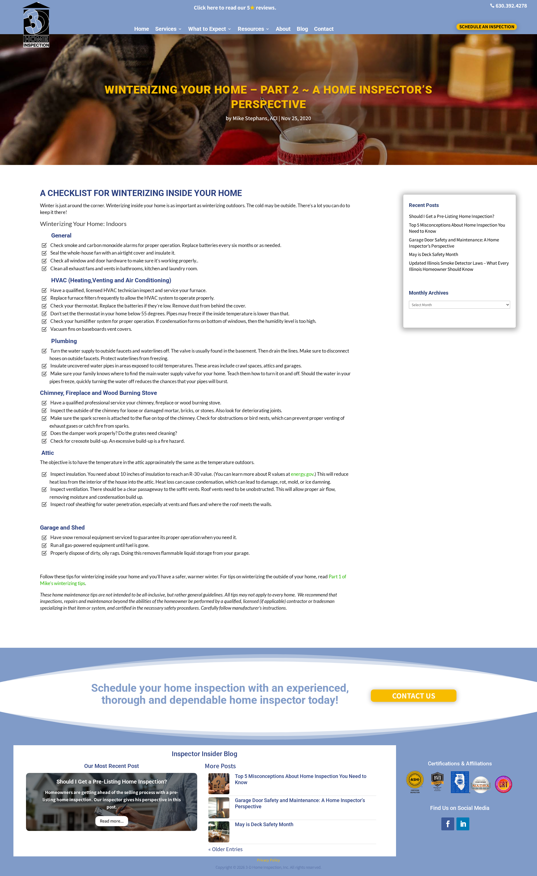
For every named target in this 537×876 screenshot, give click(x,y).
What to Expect (207, 29)
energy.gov (302, 474)
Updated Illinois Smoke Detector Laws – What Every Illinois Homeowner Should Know (459, 266)
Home (141, 29)
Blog (302, 29)
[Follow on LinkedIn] (462, 823)
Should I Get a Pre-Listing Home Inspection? (451, 216)
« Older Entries (225, 849)
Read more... (112, 821)
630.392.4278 (511, 5)
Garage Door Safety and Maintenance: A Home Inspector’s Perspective (454, 243)
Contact (324, 29)
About (283, 29)
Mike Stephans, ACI (255, 118)
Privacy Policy (268, 860)
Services (165, 29)
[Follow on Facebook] (447, 823)
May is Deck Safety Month (433, 254)
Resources (251, 29)
